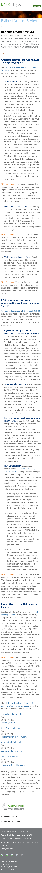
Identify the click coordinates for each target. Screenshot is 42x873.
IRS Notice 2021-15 (31, 311)
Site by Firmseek (7, 849)
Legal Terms (21, 835)
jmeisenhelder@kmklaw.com (14, 737)
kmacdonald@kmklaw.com (13, 765)
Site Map (30, 835)
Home (3, 831)
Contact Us (27, 839)
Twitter (17, 855)
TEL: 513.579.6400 (7, 869)
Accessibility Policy (8, 835)
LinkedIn (12, 855)
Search (37, 6)
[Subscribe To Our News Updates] (21, 806)
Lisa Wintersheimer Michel (13, 714)
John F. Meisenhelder (10, 728)
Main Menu (40, 2)
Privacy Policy (12, 831)
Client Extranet (6, 839)
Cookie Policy (24, 831)
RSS (22, 855)
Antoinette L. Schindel (11, 742)
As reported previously (11, 311)
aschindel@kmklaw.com (11, 751)
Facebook (7, 855)
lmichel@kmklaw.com (10, 723)
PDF (6, 25)
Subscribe (17, 839)
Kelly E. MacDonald (10, 756)
